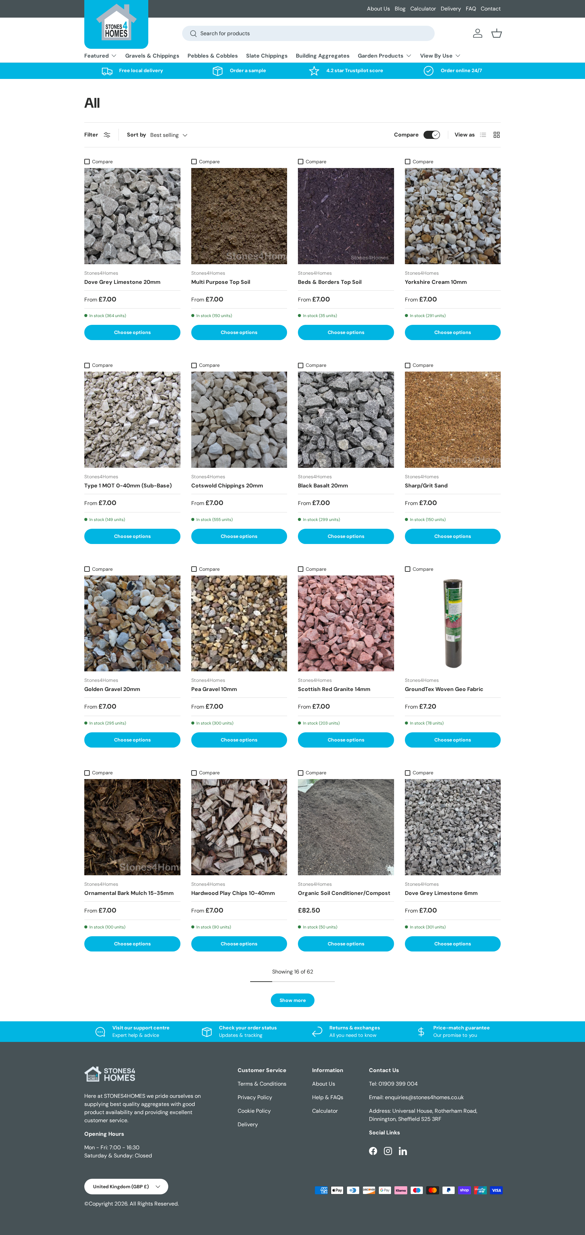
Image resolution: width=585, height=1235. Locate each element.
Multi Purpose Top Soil (220, 282)
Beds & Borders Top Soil (330, 282)
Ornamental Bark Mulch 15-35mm (129, 893)
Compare (406, 134)
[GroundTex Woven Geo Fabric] (453, 623)
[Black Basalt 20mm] (346, 420)
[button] (496, 33)
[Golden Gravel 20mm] (132, 623)
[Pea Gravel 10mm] (239, 623)
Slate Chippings (267, 55)
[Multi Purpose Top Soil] (239, 216)
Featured (96, 55)
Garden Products (381, 55)
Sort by (136, 134)
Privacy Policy (255, 1097)
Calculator (423, 8)
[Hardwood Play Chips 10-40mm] (239, 827)
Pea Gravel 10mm (214, 689)
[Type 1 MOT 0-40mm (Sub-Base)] (132, 420)
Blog (400, 8)
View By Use (436, 55)
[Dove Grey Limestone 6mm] (453, 827)
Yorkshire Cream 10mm (436, 282)
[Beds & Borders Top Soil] (346, 216)
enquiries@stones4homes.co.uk (424, 1097)
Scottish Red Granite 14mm (334, 689)
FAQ (471, 8)
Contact (491, 8)
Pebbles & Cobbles (213, 55)
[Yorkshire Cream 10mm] (453, 216)
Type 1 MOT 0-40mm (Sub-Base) (128, 485)
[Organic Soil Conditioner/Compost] (346, 827)
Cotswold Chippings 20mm (227, 485)
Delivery (451, 8)
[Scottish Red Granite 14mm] (346, 623)
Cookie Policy (254, 1110)
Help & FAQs (327, 1097)
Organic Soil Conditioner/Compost (344, 893)
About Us (378, 8)
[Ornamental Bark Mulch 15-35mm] (132, 827)
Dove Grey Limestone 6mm (441, 893)
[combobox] (308, 33)
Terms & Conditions (262, 1083)
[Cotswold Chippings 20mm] (239, 420)
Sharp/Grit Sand (426, 485)
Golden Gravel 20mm (112, 689)
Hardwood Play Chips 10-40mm (233, 893)
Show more (293, 1000)
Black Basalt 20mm (323, 485)
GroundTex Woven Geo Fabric (444, 689)
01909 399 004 (398, 1083)
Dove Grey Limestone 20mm (122, 282)
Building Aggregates (323, 55)
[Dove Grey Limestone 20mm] (132, 216)
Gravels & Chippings (152, 55)
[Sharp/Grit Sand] (453, 420)
